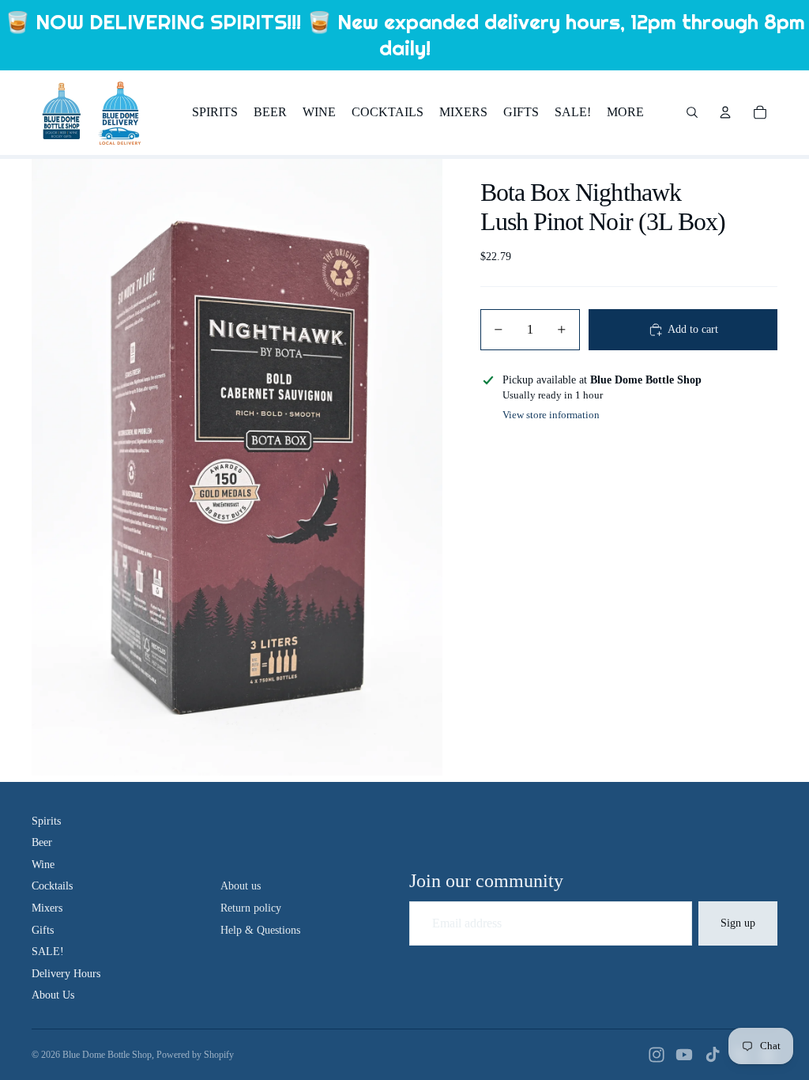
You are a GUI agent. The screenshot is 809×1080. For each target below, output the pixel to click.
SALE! (48, 951)
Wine (43, 864)
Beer (42, 842)
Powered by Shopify (195, 1054)
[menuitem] (625, 112)
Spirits (46, 821)
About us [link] (240, 886)
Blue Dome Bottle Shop (107, 1054)
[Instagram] (656, 1054)
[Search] (692, 112)
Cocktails (52, 886)
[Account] (725, 112)
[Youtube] (684, 1054)
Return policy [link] (250, 908)
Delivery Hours (66, 974)
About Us (53, 995)
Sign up (738, 923)
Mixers (47, 908)
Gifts (43, 930)
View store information (551, 415)
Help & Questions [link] (260, 930)
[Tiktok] (712, 1054)
